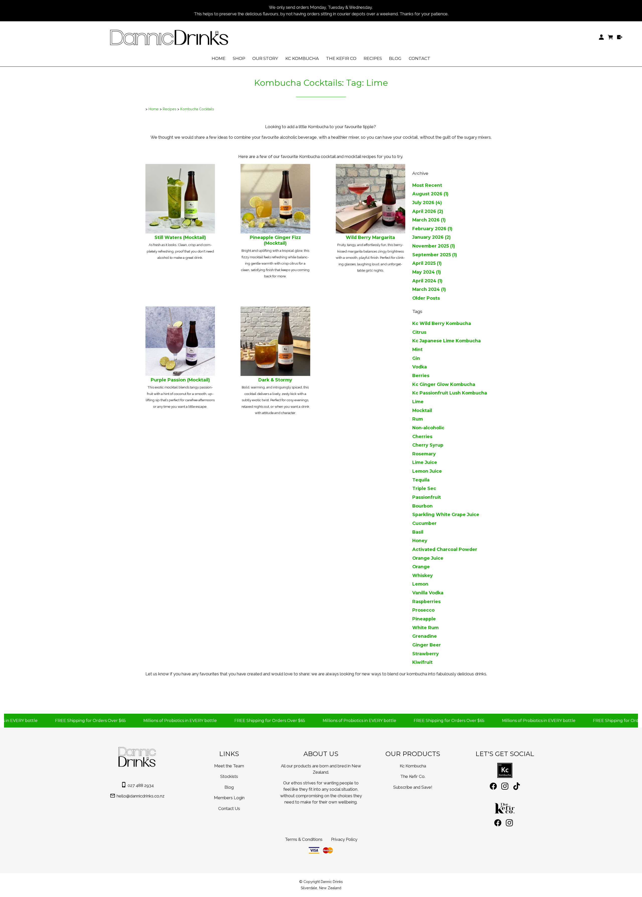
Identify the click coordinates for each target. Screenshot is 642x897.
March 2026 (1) (429, 219)
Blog (395, 58)
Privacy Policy (344, 839)
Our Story (265, 58)
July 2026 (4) (427, 202)
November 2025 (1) (433, 246)
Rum (417, 419)
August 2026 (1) (430, 193)
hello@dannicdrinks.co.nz (141, 795)
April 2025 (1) (427, 263)
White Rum (425, 627)
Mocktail (422, 410)
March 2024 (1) (429, 289)
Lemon (420, 584)
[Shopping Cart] (610, 37)
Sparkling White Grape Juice (445, 514)
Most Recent (427, 185)
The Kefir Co (341, 58)
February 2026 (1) (432, 228)
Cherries (422, 436)
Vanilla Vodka (427, 592)
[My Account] (601, 37)
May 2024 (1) (426, 272)
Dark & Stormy (275, 379)
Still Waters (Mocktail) (180, 237)
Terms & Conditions (304, 839)
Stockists (229, 776)
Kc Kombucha (302, 58)
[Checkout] (619, 37)
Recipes (373, 58)
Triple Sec (424, 488)
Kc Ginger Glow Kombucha (443, 384)
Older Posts (426, 298)
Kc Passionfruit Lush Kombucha (449, 392)
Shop (239, 58)
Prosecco (423, 610)
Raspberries (426, 601)
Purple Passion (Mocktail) (180, 379)
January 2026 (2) (431, 237)
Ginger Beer (426, 644)
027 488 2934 (141, 785)
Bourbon (422, 506)
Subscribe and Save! (412, 787)
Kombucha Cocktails (197, 109)
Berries (420, 375)
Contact (419, 58)
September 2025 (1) (434, 254)
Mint (417, 349)
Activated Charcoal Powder (444, 549)
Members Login (229, 797)
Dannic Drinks (332, 882)
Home (218, 58)
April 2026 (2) (427, 211)
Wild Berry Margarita (370, 237)
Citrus (419, 332)
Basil (417, 532)
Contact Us (229, 808)
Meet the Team (229, 765)
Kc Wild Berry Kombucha (441, 323)
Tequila (421, 479)
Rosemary (424, 453)
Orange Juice (427, 558)
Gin (416, 358)
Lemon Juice (427, 471)
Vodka (419, 366)
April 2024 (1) (427, 280)
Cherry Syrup (427, 445)
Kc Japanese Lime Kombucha (446, 340)
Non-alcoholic (428, 427)
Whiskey (422, 575)
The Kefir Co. (412, 776)
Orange (421, 566)
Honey (419, 540)
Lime (418, 401)
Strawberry (425, 653)
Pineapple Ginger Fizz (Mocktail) (275, 240)
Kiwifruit (422, 662)
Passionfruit (426, 497)
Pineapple (424, 618)
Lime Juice (424, 462)
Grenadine (424, 636)
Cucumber (424, 523)
